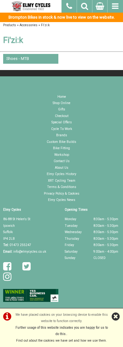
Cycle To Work (61, 129)
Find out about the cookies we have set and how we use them (61, 340)
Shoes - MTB (17, 58)
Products (9, 25)
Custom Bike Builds (61, 142)
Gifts (61, 109)
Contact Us (62, 161)
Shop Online (61, 103)
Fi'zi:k (45, 25)
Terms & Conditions (61, 187)
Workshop (61, 155)
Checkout (61, 116)
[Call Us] (69, 5)
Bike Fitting (61, 148)
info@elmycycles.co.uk (29, 252)
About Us (61, 168)
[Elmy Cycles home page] (31, 6)
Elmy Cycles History (61, 174)
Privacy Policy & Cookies (61, 193)
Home (61, 97)
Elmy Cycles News (61, 200)
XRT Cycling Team (61, 181)
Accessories (29, 25)
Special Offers (61, 122)
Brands (61, 135)
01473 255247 (20, 245)
